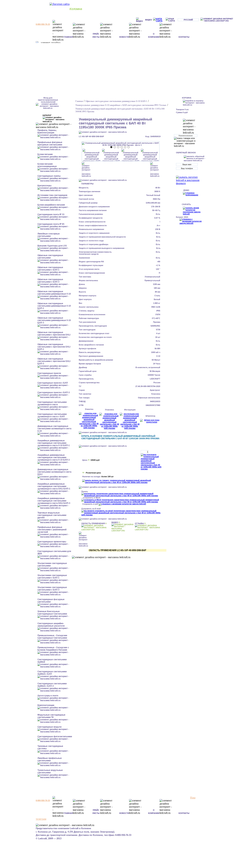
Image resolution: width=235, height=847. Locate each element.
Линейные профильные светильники (50, 759)
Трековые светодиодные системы (50, 747)
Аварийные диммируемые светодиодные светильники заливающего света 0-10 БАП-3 (54, 457)
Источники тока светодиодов (52, 195)
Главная (68, 37)
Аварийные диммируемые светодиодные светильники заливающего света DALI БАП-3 (54, 500)
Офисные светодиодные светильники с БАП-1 (50, 268)
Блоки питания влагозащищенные (47, 165)
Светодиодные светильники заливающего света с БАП (52, 415)
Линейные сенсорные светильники (49, 234)
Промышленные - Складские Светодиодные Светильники (52, 636)
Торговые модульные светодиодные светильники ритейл (52, 515)
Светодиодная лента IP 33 (51, 214)
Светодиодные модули (49, 727)
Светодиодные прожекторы (52, 541)
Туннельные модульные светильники (50, 771)
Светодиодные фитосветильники (55, 736)
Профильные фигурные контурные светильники (50, 143)
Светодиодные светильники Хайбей (52, 660)
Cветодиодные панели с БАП (53, 383)
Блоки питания (45, 154)
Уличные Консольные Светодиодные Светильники (52, 612)
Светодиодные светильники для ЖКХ (54, 552)
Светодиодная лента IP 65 (51, 224)
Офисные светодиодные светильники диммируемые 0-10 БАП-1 (54, 305)
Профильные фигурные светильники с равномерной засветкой (52, 529)
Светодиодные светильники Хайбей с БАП (52, 672)
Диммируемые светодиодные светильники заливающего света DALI (54, 471)
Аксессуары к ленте (48, 695)
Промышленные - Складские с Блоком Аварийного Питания (53, 648)
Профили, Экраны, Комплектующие (47, 131)
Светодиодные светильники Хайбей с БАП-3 (52, 684)
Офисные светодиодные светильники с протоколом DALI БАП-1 (54, 346)
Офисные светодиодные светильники (50, 256)
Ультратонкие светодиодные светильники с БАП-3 (52, 588)
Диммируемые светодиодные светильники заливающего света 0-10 (54, 428)
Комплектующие (46, 705)
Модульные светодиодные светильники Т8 (51, 716)
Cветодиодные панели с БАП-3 (54, 392)
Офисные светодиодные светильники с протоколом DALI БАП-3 (54, 361)
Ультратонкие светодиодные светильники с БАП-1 (52, 576)
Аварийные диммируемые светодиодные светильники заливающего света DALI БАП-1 (54, 486)
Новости (124, 37)
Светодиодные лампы (49, 176)
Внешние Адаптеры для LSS (52, 246)
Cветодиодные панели (49, 373)
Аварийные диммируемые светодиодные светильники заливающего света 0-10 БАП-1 (54, 443)
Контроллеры (44, 185)
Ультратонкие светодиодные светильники (52, 564)
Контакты (184, 37)
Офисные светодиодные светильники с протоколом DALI (54, 333)
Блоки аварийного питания (51, 205)
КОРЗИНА (186, 98)
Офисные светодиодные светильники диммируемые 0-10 (54, 292)
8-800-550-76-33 (43, 24)
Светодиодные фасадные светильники (51, 600)
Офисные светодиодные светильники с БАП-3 (50, 280)
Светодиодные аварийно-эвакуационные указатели (51, 624)
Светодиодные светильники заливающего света (52, 403)
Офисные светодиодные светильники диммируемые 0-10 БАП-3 (54, 320)
